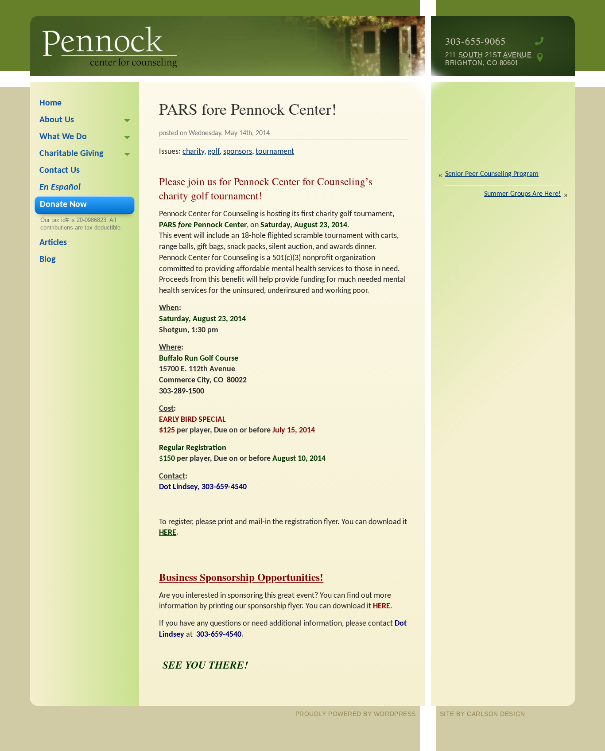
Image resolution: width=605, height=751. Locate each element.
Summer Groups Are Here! (522, 194)
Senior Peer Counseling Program (492, 174)
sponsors (237, 152)
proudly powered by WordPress (355, 714)
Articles (53, 242)
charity (193, 152)
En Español (60, 187)
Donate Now (63, 204)
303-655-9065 (475, 40)
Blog (47, 259)
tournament (275, 152)
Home (50, 103)
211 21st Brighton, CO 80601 (482, 58)
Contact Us (59, 170)
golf (214, 152)
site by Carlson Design (482, 714)
